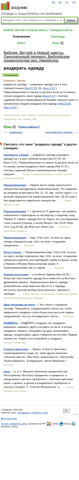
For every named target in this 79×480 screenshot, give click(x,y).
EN (53, 2)
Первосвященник (15, 184)
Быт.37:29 (31, 88)
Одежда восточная (16, 274)
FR (73, 2)
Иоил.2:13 (49, 88)
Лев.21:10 (49, 95)
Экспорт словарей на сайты (14, 424)
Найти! (71, 20)
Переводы (58, 36)
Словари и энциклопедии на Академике (31, 13)
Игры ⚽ (58, 43)
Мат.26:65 (65, 103)
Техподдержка (23, 413)
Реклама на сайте (39, 413)
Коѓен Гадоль (12, 252)
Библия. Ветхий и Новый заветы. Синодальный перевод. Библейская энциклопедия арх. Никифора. (39, 30)
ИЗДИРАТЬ (10, 323)
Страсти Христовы (16, 349)
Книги (21, 43)
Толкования (21, 36)
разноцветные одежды (59, 132)
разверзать (15, 132)
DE (60, 2)
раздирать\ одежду (16, 154)
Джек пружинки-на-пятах (19, 304)
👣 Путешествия (9, 418)
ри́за (7, 371)
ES (67, 2)
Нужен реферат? (29, 126)
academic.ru (14, 6)
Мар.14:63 (10, 107)
